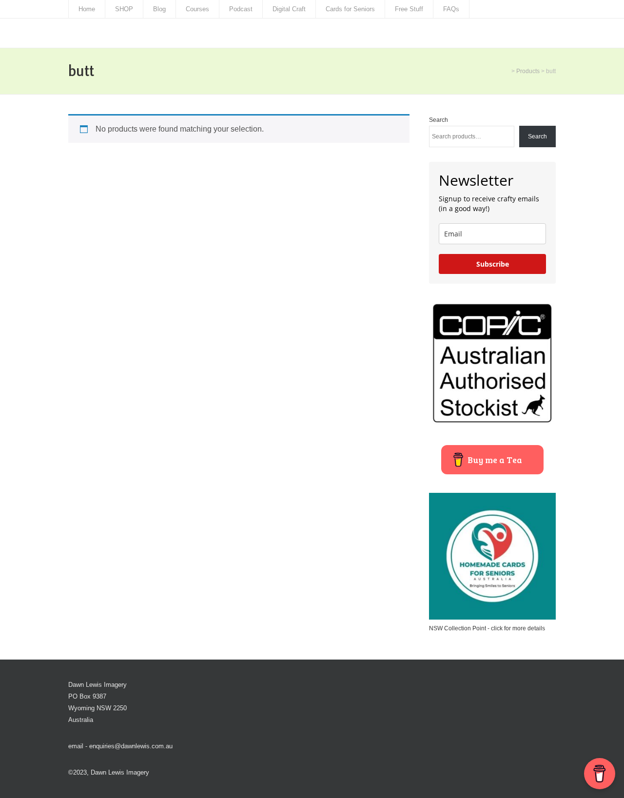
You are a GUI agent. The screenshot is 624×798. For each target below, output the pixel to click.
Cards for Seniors (350, 9)
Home (86, 9)
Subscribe (492, 264)
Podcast (241, 9)
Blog (159, 9)
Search (438, 120)
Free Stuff (409, 9)
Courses (197, 9)
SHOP (124, 9)
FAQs (451, 9)
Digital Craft (289, 9)
